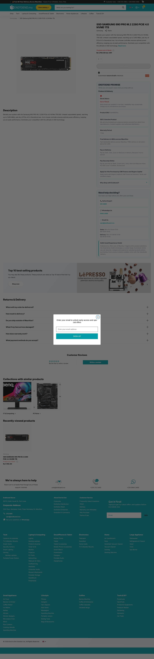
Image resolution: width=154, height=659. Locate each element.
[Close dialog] (98, 317)
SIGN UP (77, 336)
